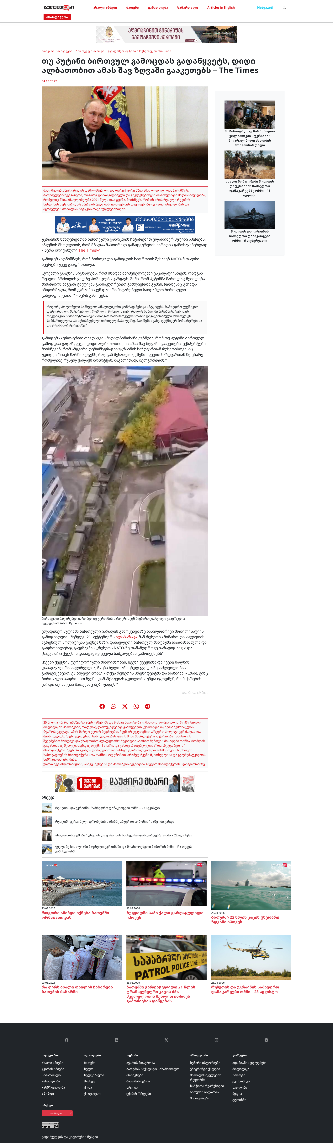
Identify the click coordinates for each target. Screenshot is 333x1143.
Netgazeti (265, 7)
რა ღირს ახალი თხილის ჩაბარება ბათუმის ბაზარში (77, 989)
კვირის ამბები (53, 1069)
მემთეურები (199, 1098)
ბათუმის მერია (138, 1081)
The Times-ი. (89, 250)
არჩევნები (134, 1075)
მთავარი (48, 51)
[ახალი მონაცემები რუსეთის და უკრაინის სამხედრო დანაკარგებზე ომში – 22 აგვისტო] (47, 835)
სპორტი (238, 1075)
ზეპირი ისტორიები (205, 1063)
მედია (237, 1093)
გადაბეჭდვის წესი (195, 692)
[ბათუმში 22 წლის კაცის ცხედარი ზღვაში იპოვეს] (251, 885)
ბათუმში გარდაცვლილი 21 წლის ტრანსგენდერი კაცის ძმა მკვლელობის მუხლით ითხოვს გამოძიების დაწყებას (160, 994)
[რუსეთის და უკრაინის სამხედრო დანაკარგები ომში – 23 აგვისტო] (47, 807)
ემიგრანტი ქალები (205, 1069)
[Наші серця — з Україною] (59, 7)
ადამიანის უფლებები (249, 1063)
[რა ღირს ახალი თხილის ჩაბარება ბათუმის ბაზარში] (82, 957)
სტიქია (132, 1087)
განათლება (158, 7)
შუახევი (90, 1081)
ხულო (88, 1069)
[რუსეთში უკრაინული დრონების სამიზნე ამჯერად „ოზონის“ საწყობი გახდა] (47, 821)
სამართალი (187, 7)
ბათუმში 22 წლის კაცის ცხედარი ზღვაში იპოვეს (245, 919)
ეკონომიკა (241, 1081)
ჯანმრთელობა (53, 1087)
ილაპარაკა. (127, 636)
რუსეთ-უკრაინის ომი (155, 51)
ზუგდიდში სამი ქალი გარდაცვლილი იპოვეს (165, 915)
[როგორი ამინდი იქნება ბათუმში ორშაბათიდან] (82, 883)
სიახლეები (64, 51)
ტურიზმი (239, 1100)
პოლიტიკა (240, 1069)
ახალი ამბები (105, 7)
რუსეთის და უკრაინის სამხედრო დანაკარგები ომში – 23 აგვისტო (107, 808)
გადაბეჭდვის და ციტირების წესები (70, 1137)
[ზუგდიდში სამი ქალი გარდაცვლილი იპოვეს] (166, 883)
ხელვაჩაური (94, 1075)
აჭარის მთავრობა (140, 1063)
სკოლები (239, 1087)
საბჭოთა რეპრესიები (207, 1086)
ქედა (88, 1087)
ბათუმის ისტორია (204, 1092)
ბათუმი (132, 7)
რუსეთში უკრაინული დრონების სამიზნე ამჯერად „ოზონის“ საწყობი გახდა (114, 821)
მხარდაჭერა (57, 17)
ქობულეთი (92, 1093)
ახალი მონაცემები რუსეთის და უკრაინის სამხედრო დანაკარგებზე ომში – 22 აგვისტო (123, 835)
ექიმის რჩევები (138, 1093)
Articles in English (221, 7)
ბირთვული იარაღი (90, 51)
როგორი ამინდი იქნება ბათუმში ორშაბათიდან (75, 915)
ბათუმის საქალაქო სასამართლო (152, 1069)
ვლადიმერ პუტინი (122, 51)
